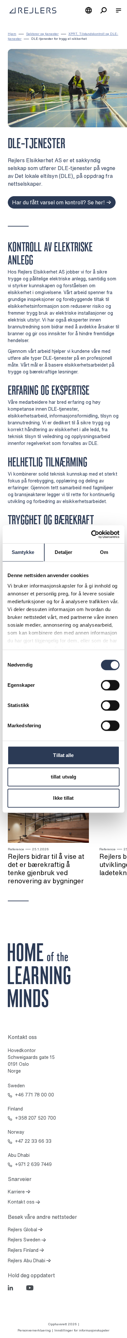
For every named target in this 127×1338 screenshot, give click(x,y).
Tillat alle (63, 755)
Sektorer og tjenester (42, 33)
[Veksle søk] (103, 10)
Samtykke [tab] (23, 552)
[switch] (110, 685)
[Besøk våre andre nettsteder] (88, 10)
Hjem (12, 33)
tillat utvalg (63, 776)
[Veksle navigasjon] (118, 10)
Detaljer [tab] (64, 552)
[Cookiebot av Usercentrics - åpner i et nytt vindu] (91, 534)
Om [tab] (104, 552)
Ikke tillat (63, 798)
